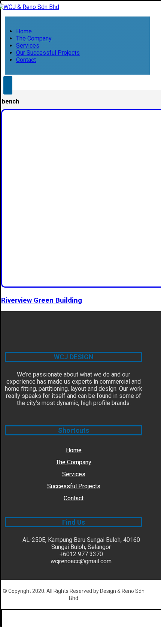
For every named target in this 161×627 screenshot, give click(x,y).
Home (74, 450)
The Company (73, 462)
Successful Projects (73, 486)
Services (73, 474)
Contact (73, 498)
